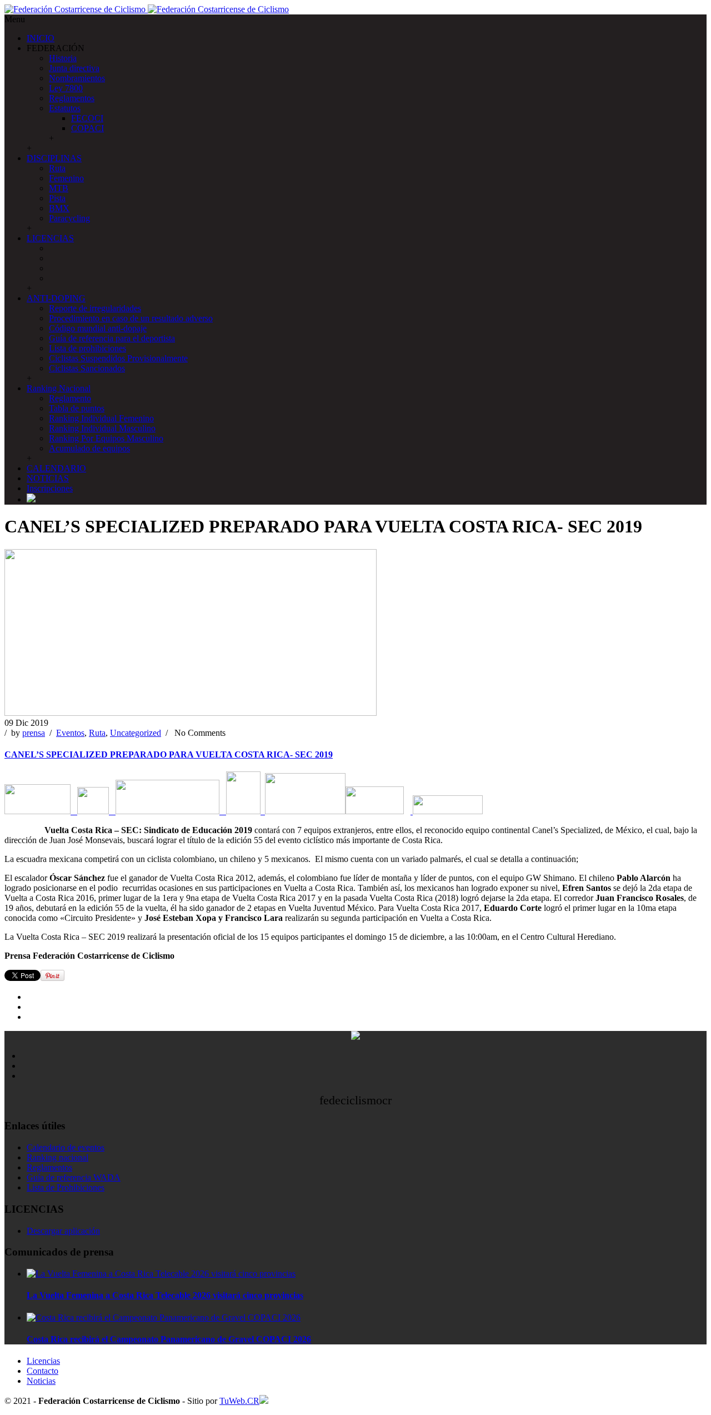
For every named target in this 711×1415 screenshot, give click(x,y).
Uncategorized (135, 733)
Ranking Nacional (59, 388)
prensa (33, 733)
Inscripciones (50, 488)
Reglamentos (71, 98)
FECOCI (87, 118)
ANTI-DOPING (56, 298)
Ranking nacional (57, 1157)
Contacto (42, 1371)
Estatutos (65, 108)
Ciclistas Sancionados (87, 368)
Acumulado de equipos (89, 448)
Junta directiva (74, 68)
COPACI (87, 128)
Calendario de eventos (65, 1147)
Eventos (70, 733)
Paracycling (69, 218)
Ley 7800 (66, 88)
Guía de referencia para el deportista (112, 338)
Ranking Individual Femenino (101, 418)
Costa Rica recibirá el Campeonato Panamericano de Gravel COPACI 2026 (169, 1339)
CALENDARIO (56, 468)
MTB (58, 188)
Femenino (66, 178)
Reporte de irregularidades (95, 308)
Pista (57, 198)
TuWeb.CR (239, 1401)
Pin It (52, 975)
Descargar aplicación (63, 1230)
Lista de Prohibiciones (65, 1187)
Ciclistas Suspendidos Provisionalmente (118, 358)
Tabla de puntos (76, 408)
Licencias (43, 1361)
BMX (59, 208)
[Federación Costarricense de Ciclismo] (146, 9)
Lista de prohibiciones (87, 348)
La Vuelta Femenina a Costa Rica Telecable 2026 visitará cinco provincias (165, 1295)
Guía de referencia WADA (74, 1177)
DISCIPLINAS (54, 158)
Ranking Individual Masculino (102, 428)
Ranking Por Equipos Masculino (106, 438)
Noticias (41, 1381)
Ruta (57, 168)
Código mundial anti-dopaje (98, 328)
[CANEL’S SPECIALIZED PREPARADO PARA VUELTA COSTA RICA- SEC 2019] (190, 713)
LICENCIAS (50, 238)
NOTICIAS (48, 478)
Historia (63, 58)
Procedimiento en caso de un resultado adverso (131, 318)
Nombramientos (77, 78)
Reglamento (70, 398)
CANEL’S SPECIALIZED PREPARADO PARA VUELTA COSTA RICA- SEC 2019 (168, 754)
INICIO (40, 38)
